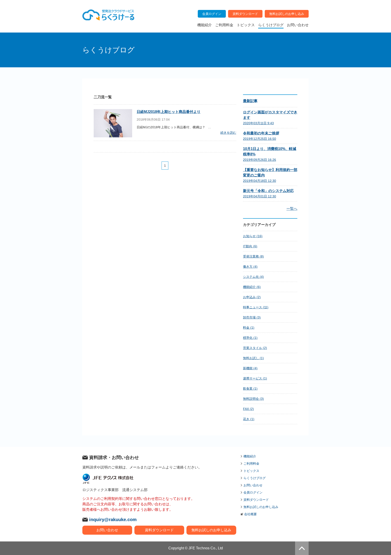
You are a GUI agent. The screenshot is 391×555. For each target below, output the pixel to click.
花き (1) (248, 419)
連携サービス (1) (255, 378)
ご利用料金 (251, 463)
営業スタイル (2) (255, 348)
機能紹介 (249, 456)
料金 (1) (248, 327)
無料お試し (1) (253, 358)
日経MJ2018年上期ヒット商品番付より (168, 112)
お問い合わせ (107, 530)
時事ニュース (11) (255, 307)
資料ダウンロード (159, 530)
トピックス (251, 471)
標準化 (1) (250, 338)
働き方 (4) (250, 266)
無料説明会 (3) (253, 398)
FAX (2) (248, 409)
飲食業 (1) (250, 388)
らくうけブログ (254, 478)
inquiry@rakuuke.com (113, 519)
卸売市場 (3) (252, 317)
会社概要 (250, 514)
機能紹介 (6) (252, 287)
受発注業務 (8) (253, 256)
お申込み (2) (252, 297)
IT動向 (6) (250, 246)
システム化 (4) (253, 277)
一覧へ (291, 209)
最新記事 (250, 101)
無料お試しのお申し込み (211, 530)
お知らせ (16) (252, 236)
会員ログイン (252, 492)
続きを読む (228, 132)
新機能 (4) (250, 368)
